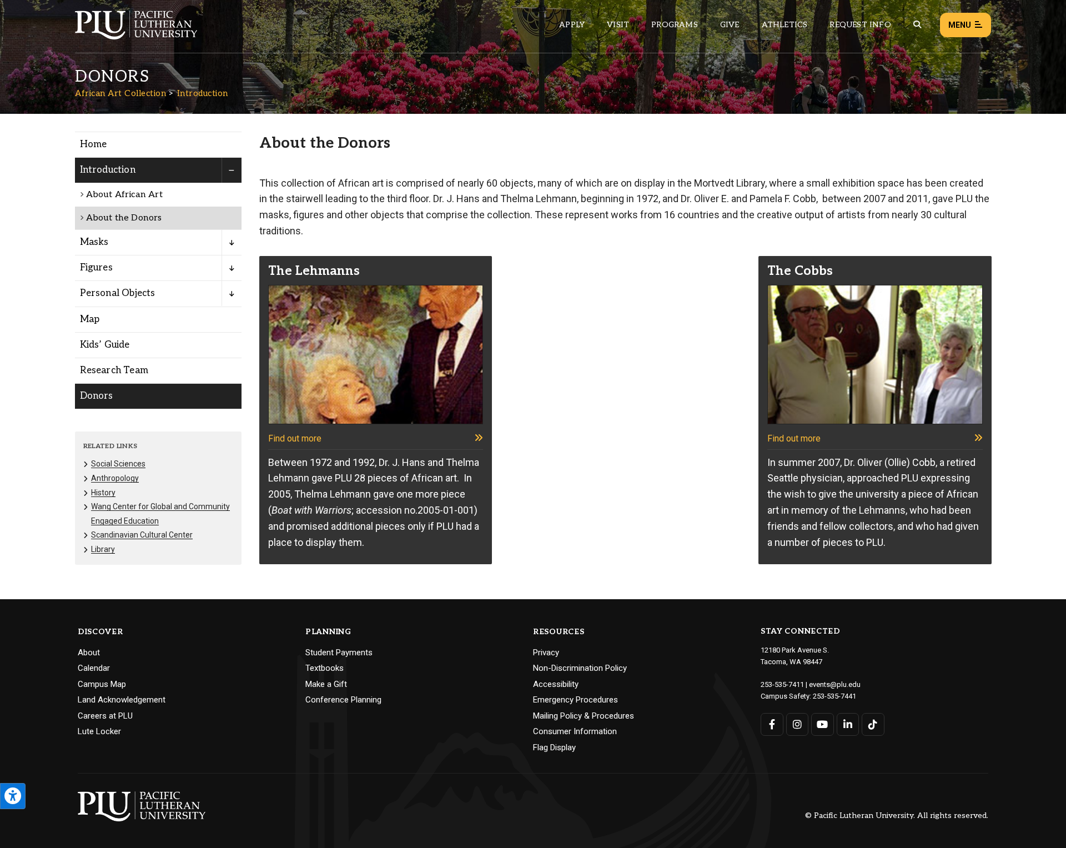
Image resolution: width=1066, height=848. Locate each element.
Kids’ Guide (105, 344)
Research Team (114, 370)
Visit (618, 24)
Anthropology (115, 478)
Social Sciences (118, 463)
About (89, 653)
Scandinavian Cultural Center (142, 534)
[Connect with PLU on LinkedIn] (848, 724)
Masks (94, 242)
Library (103, 549)
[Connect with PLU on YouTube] (822, 724)
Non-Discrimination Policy (580, 668)
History (103, 492)
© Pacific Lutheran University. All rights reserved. (896, 816)
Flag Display (554, 747)
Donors (96, 396)
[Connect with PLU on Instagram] (797, 724)
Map (90, 319)
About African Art (124, 194)
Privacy (546, 653)
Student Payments (339, 653)
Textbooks (324, 668)
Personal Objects (117, 293)
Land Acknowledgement (121, 700)
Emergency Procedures (575, 700)
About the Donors (124, 218)
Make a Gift (326, 684)
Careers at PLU (105, 716)
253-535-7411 (782, 684)
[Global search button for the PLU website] (917, 24)
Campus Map (102, 684)
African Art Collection (120, 93)
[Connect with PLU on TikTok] (873, 724)
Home (93, 144)
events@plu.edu (835, 684)
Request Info (860, 24)
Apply (572, 24)
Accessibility (556, 684)
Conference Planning (343, 700)
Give (730, 24)
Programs (674, 24)
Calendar (94, 668)
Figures (96, 267)
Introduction (202, 93)
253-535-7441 (834, 696)
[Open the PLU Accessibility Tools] (13, 796)
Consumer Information (575, 731)
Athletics (785, 24)
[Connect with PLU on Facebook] (772, 724)
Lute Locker (99, 731)
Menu (959, 25)
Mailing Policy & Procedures (583, 716)
